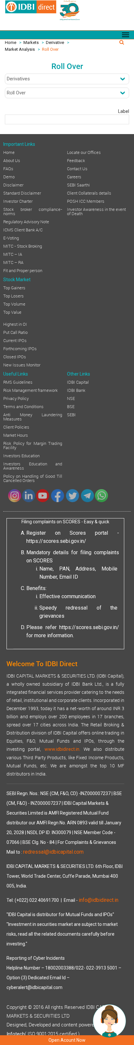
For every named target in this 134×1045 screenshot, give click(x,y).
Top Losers (13, 295)
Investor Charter (18, 200)
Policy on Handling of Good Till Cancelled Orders (32, 478)
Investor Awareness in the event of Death (96, 211)
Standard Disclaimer (22, 192)
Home (10, 42)
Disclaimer (13, 184)
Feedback (76, 160)
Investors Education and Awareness (32, 465)
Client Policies (16, 426)
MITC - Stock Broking (22, 245)
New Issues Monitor (21, 364)
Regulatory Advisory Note (26, 221)
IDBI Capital (78, 381)
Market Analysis (20, 49)
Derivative (55, 42)
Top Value (12, 311)
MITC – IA (12, 253)
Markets (31, 42)
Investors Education (21, 455)
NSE (71, 398)
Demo (9, 176)
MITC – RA (13, 262)
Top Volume (14, 303)
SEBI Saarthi (78, 184)
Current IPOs (15, 340)
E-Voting (11, 237)
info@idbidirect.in (98, 900)
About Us (11, 160)
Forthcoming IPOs (20, 348)
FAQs (8, 168)
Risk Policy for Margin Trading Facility (32, 445)
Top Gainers (14, 287)
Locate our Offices (84, 152)
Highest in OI (15, 323)
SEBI (71, 414)
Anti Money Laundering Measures (32, 416)
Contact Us (77, 168)
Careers (74, 176)
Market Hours (15, 434)
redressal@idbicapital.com (53, 852)
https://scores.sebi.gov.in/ (56, 541)
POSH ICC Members (85, 200)
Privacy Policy (16, 398)
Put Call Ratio (15, 332)
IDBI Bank (76, 389)
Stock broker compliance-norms (32, 211)
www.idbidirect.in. (62, 749)
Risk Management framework (30, 389)
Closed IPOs (14, 356)
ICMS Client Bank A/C (23, 229)
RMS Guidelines (18, 381)
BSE (70, 406)
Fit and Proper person (22, 270)
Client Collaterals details (89, 192)
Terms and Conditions (23, 406)
